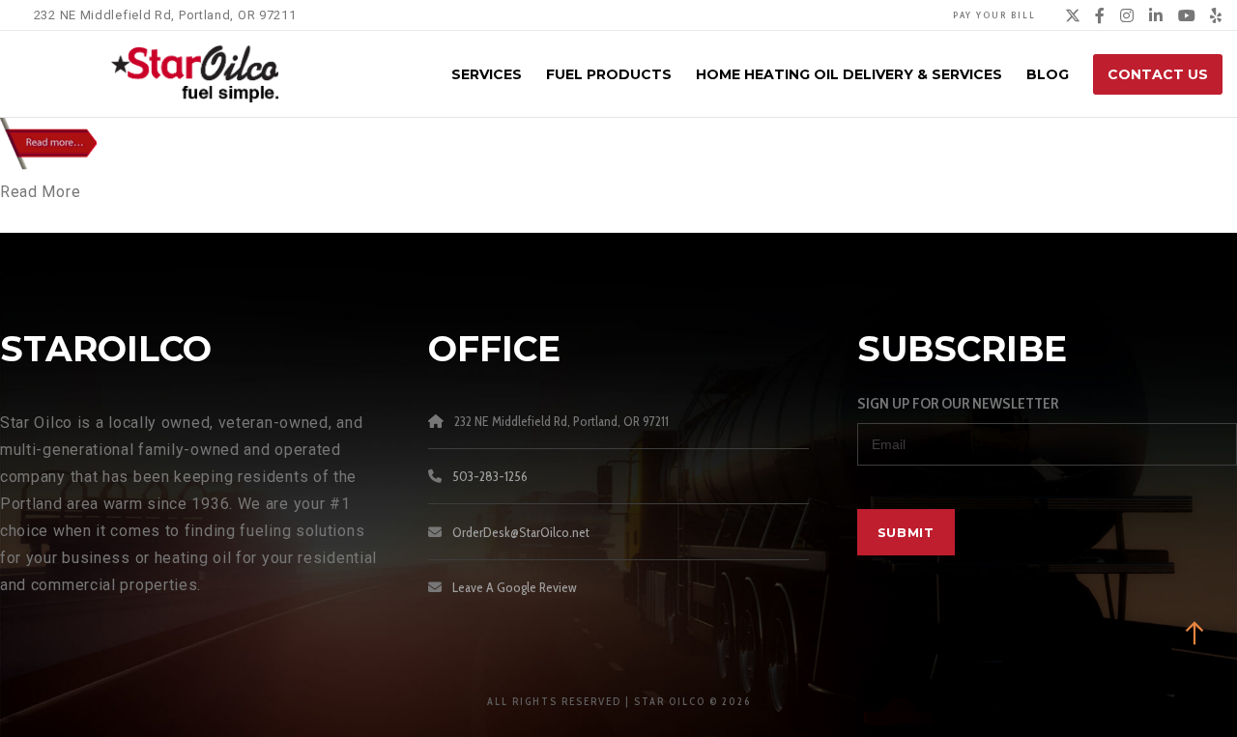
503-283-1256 (490, 476)
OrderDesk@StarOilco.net (521, 532)
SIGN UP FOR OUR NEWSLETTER (957, 403)
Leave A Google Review (514, 587)
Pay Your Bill (994, 15)
